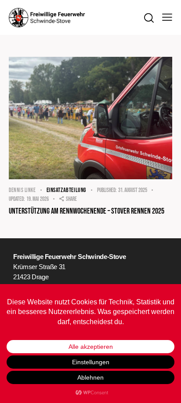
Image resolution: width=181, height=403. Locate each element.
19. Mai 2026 (29, 199)
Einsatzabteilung (67, 190)
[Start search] (148, 18)
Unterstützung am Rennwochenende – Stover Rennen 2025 (86, 211)
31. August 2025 (122, 190)
